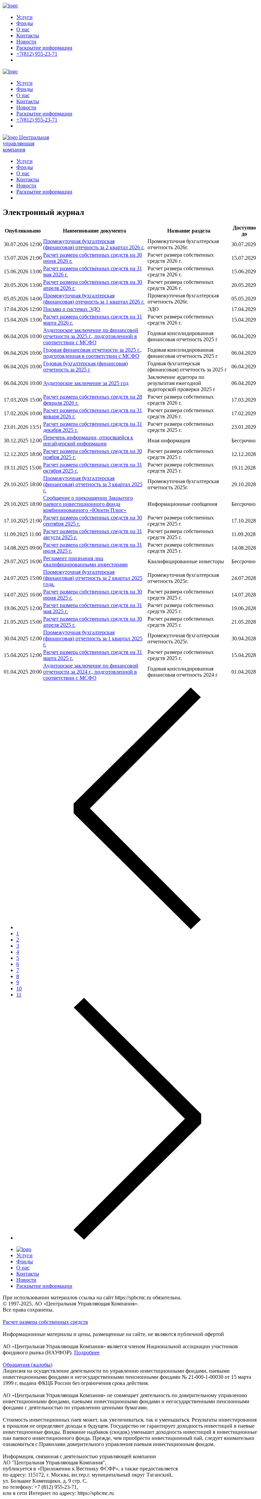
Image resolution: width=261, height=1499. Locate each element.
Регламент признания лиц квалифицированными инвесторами (85, 561)
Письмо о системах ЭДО (71, 309)
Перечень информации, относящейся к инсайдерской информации (88, 440)
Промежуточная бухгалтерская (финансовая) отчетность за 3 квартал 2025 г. (92, 484)
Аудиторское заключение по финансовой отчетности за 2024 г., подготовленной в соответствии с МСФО (90, 672)
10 (19, 988)
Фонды (24, 23)
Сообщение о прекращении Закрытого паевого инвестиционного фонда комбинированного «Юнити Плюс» (88, 504)
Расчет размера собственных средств (45, 1322)
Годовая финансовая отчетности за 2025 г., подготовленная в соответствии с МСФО (92, 353)
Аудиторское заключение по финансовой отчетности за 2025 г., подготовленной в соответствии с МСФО (90, 336)
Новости (26, 41)
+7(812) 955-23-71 (36, 54)
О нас (23, 29)
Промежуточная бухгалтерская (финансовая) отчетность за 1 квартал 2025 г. (92, 638)
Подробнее (87, 1352)
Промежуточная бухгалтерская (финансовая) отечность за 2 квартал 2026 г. (93, 244)
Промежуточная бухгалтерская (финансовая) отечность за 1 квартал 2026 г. (93, 299)
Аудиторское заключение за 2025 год (85, 383)
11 (18, 995)
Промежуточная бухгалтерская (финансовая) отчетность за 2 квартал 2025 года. (92, 578)
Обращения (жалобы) (27, 1365)
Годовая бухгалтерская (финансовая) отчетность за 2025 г (85, 366)
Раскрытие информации (44, 48)
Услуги (24, 17)
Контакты (27, 35)
